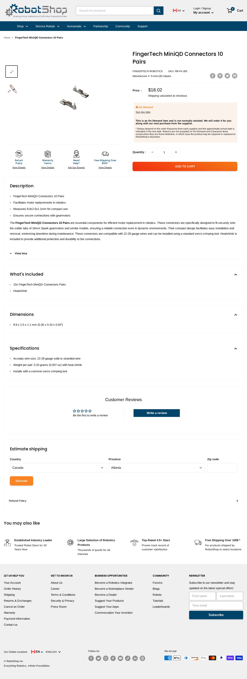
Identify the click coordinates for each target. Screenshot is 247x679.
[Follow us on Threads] (142, 658)
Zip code (213, 459)
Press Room (59, 606)
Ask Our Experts (76, 167)
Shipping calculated (160, 95)
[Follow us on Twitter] (98, 658)
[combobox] (115, 10)
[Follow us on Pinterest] (113, 658)
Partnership (100, 26)
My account (202, 12)
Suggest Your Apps (107, 606)
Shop (20, 26)
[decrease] (152, 152)
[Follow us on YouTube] (120, 658)
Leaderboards (161, 606)
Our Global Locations (15, 651)
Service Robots (46, 26)
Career (55, 588)
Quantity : (139, 152)
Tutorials (158, 600)
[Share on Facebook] (212, 75)
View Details (18, 167)
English (52, 651)
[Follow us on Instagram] (105, 658)
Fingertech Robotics (148, 71)
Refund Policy (17, 500)
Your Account (12, 582)
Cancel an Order (14, 606)
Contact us (11, 624)
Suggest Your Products (109, 600)
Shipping (9, 594)
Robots (157, 594)
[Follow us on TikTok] (127, 658)
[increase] (176, 152)
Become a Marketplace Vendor (114, 588)
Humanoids (74, 26)
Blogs (156, 588)
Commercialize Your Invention (114, 612)
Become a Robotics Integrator (113, 582)
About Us (57, 582)
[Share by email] (234, 75)
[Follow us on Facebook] (91, 658)
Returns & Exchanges (18, 600)
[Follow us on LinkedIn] (135, 658)
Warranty (9, 612)
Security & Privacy (62, 600)
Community (122, 26)
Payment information (17, 618)
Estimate (21, 480)
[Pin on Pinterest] (220, 75)
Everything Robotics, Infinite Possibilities (27, 665)
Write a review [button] (157, 413)
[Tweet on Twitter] (227, 75)
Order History (12, 588)
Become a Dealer (106, 594)
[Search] (158, 10)
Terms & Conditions (63, 594)
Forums (157, 582)
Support (142, 26)
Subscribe (216, 615)
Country (15, 459)
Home (7, 37)
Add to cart (185, 166)
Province (115, 459)
